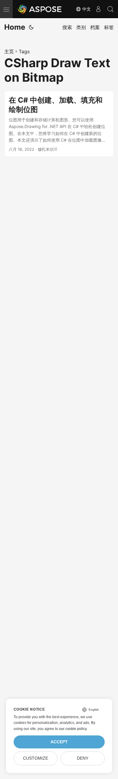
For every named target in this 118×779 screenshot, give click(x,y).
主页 (9, 51)
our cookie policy (73, 729)
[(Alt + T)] (31, 27)
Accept (59, 742)
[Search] (110, 9)
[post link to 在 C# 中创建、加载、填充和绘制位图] (59, 124)
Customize (35, 758)
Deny (82, 758)
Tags (24, 51)
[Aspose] (40, 9)
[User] (98, 9)
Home (14, 27)
